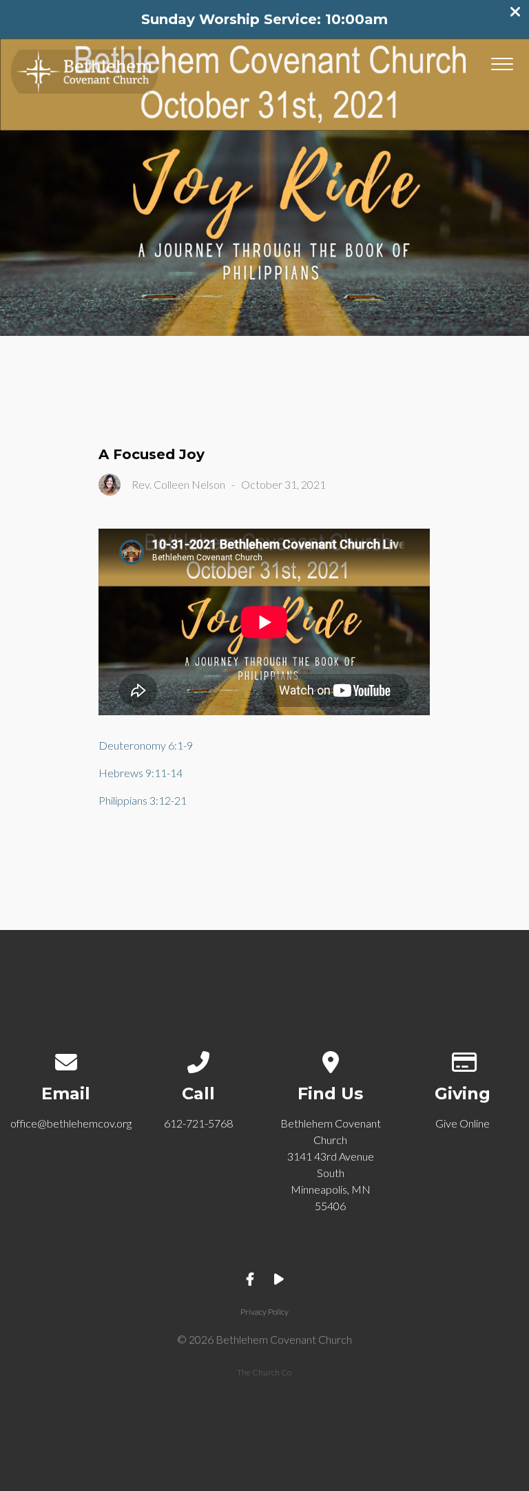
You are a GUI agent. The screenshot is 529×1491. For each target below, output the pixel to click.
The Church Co (264, 1372)
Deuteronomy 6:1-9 (145, 745)
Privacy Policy (264, 1312)
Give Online (462, 1123)
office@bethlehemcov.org (71, 1123)
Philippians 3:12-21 (142, 800)
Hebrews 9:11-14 (140, 772)
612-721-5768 (198, 1123)
